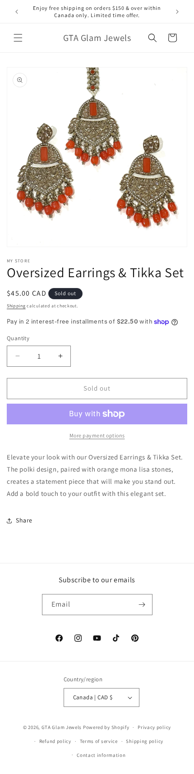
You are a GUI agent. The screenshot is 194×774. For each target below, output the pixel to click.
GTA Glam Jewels (62, 727)
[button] (18, 38)
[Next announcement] (177, 12)
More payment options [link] (97, 435)
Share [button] (24, 520)
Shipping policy (144, 741)
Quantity (18, 338)
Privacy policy (154, 727)
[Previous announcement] (17, 12)
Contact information (101, 755)
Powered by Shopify (106, 727)
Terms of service (99, 741)
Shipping (16, 306)
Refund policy (55, 741)
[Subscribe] (142, 604)
